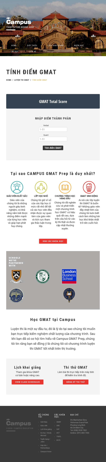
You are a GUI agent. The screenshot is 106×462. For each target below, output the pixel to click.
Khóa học (79, 45)
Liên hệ (32, 52)
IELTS (58, 440)
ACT (58, 433)
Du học (15, 52)
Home (14, 45)
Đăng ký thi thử (75, 382)
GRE (58, 426)
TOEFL (58, 436)
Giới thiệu (32, 45)
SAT (57, 429)
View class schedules (27, 382)
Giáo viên (43, 426)
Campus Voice (45, 452)
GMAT (58, 422)
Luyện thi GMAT (21, 80)
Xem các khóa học (53, 241)
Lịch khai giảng (56, 45)
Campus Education (23, 428)
